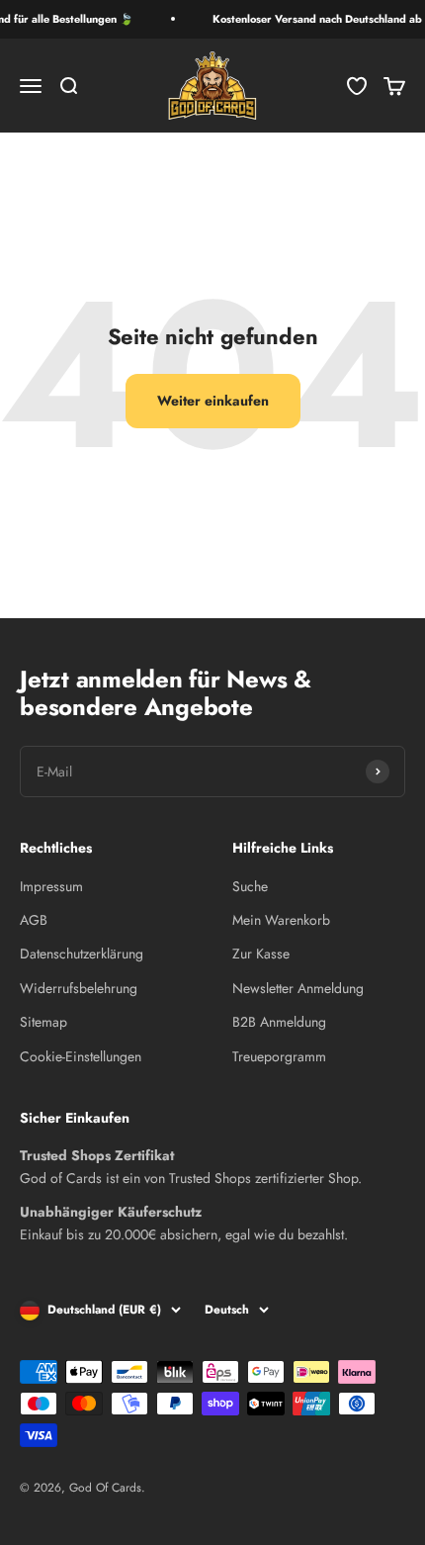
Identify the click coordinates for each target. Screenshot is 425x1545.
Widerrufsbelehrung (78, 988)
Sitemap (43, 1022)
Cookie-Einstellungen (80, 1056)
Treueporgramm (279, 1056)
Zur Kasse (261, 953)
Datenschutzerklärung (81, 953)
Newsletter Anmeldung (298, 988)
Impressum (51, 886)
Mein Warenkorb (281, 920)
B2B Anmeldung (279, 1022)
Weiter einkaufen (213, 400)
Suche (250, 886)
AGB (33, 920)
